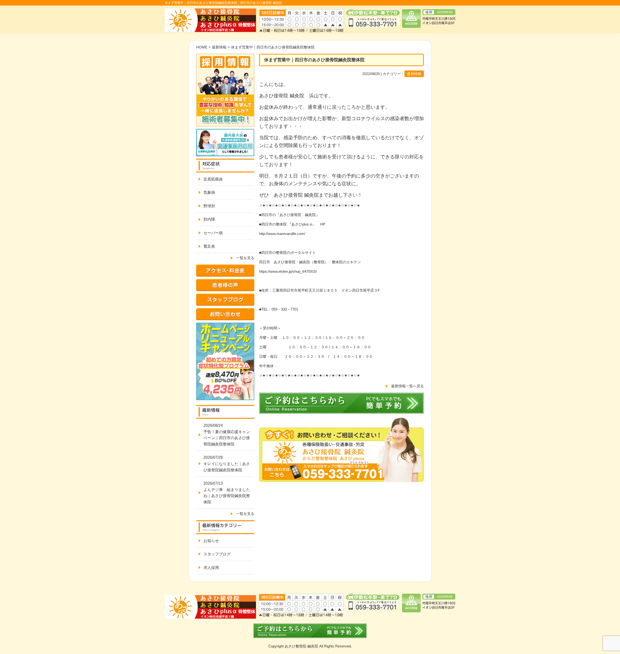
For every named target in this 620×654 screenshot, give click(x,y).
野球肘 (209, 206)
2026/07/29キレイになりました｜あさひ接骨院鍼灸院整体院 (226, 463)
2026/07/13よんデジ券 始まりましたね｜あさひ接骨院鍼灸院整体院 (226, 492)
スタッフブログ (217, 554)
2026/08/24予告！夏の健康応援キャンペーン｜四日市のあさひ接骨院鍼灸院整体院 (226, 434)
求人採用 (211, 568)
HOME (201, 47)
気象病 (209, 192)
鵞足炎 (209, 246)
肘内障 (209, 219)
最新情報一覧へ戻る (407, 386)
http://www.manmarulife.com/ (282, 234)
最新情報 (219, 47)
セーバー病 (213, 233)
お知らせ (211, 541)
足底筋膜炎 (213, 179)
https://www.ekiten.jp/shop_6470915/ (288, 271)
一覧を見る (245, 258)
